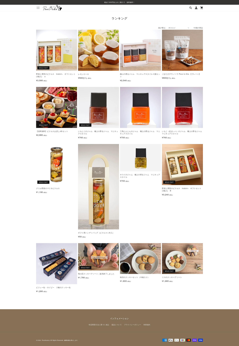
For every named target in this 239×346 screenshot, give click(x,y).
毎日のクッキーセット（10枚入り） (134, 277)
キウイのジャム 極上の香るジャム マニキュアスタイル (140, 175)
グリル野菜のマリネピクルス (48, 188)
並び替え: (162, 27)
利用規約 (147, 324)
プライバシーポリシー (132, 324)
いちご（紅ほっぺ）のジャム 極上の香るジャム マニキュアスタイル (182, 132)
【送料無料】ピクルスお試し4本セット (52, 131)
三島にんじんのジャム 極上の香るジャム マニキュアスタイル (140, 132)
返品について (117, 324)
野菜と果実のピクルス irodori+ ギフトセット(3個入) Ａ (55, 75)
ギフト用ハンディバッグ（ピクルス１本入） (96, 233)
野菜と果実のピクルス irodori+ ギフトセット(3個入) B (181, 189)
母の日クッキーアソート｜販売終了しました (96, 274)
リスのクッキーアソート (172, 277)
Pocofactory (46, 340)
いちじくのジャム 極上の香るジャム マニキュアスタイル (98, 132)
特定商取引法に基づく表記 (99, 324)
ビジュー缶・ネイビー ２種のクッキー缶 (53, 287)
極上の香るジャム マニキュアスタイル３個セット (140, 75)
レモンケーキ (83, 74)
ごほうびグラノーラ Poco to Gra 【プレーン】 (181, 74)
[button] (38, 8)
